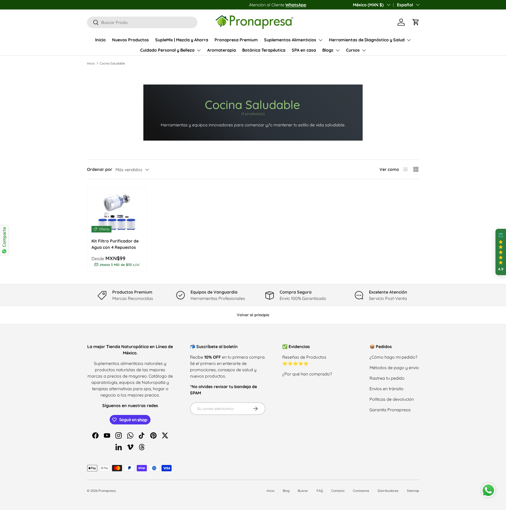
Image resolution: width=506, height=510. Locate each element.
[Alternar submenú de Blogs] (337, 50)
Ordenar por (99, 169)
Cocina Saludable (112, 63)
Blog (286, 491)
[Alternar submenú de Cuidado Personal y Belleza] (199, 50)
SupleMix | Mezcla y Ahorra (181, 39)
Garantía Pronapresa (390, 409)
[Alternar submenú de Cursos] (364, 50)
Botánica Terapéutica (263, 50)
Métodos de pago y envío (394, 367)
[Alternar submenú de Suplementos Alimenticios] (320, 40)
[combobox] (142, 22)
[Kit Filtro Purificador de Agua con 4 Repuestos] (116, 212)
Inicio (100, 39)
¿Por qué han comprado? (307, 374)
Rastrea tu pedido (387, 378)
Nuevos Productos (130, 39)
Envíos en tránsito (386, 388)
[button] (416, 22)
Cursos (353, 50)
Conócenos (361, 491)
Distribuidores (388, 491)
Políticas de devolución (391, 399)
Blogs (327, 50)
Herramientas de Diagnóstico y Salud (367, 39)
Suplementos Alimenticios (290, 39)
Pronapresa (106, 491)
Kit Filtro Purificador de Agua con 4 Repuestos (115, 244)
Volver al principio (253, 315)
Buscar (303, 491)
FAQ (320, 491)
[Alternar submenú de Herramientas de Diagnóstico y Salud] (409, 40)
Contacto (337, 491)
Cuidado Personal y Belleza (167, 50)
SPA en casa (304, 50)
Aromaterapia (221, 50)
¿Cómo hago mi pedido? (393, 357)
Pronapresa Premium (236, 39)
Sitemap (413, 491)
